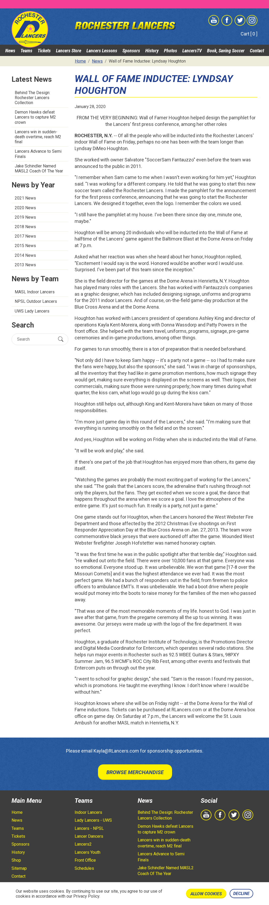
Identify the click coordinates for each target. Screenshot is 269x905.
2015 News (25, 245)
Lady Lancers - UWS (93, 820)
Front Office (85, 860)
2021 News (25, 198)
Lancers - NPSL (89, 828)
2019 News (25, 217)
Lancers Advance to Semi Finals (38, 154)
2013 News (25, 264)
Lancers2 (83, 844)
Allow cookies (206, 893)
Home (17, 812)
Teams (26, 50)
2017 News (25, 236)
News (10, 50)
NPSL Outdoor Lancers (36, 301)
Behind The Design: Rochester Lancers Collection (32, 97)
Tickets (44, 50)
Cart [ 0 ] (249, 34)
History (152, 50)
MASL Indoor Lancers (35, 291)
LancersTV (192, 50)
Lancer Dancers (89, 836)
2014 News (25, 255)
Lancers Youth (87, 852)
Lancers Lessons (101, 50)
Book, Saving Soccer (226, 50)
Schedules (84, 868)
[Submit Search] (60, 339)
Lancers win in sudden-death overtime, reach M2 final (38, 136)
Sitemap (19, 868)
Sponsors (131, 50)
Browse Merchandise (135, 772)
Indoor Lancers (88, 812)
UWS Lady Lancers (32, 311)
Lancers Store (68, 50)
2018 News (25, 226)
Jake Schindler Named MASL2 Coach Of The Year (39, 168)
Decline (241, 893)
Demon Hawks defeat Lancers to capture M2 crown (35, 117)
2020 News (25, 207)
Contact (257, 50)
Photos (170, 50)
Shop (16, 860)
